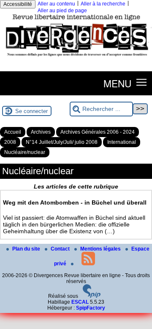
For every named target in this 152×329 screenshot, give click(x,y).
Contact (61, 249)
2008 (10, 142)
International (121, 142)
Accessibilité (17, 4)
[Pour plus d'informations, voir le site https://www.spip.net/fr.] (91, 296)
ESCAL (80, 302)
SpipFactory (90, 308)
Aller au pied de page (62, 10)
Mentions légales (101, 249)
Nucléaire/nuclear (24, 152)
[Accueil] (76, 58)
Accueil (12, 132)
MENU (117, 83)
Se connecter (31, 111)
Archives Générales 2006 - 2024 (97, 132)
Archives (41, 132)
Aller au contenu (56, 4)
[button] (142, 82)
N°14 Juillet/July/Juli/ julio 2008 (62, 142)
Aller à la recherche (103, 4)
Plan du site (26, 249)
